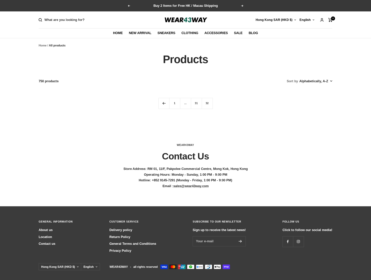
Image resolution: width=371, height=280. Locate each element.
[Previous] (163, 103)
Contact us (47, 244)
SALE (238, 33)
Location (45, 237)
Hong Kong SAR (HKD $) (274, 19)
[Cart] (330, 20)
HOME (118, 33)
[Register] (240, 241)
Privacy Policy (120, 251)
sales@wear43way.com (191, 186)
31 (196, 103)
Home (43, 45)
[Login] (322, 19)
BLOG (253, 33)
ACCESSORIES (216, 33)
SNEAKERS (166, 33)
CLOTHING (189, 33)
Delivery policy (120, 230)
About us (46, 230)
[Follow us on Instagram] (298, 241)
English (305, 19)
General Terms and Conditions (132, 244)
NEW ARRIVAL (140, 33)
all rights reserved (145, 266)
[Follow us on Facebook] (288, 241)
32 (207, 103)
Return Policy (119, 237)
